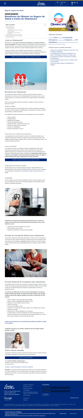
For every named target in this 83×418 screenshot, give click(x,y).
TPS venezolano (58, 44)
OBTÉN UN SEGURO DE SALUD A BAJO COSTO (25, 159)
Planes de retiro (27, 388)
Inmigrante (68, 40)
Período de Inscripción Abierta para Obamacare (14, 34)
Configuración (72, 413)
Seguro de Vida (27, 386)
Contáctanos (26, 395)
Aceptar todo (63, 413)
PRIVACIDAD (26, 398)
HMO (63, 40)
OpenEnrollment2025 (61, 42)
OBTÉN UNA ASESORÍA (26, 357)
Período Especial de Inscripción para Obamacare (14, 35)
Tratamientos (63, 44)
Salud (74, 42)
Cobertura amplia (11, 28)
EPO (58, 40)
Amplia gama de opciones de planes (14, 32)
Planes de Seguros (28, 384)
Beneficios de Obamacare (10, 27)
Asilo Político (51, 37)
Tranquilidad (10, 33)
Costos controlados (11, 31)
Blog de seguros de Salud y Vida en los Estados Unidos (30, 393)
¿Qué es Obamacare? (10, 26)
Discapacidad (67, 37)
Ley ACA (73, 40)
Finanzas (60, 40)
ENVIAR (46, 394)
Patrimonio (66, 42)
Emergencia (53, 40)
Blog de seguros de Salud (14, 10)
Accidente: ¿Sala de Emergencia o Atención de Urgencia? (19, 367)
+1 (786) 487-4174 (62, 3)
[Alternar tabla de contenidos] (44, 25)
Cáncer (55, 37)
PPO (69, 42)
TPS (54, 44)
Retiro (72, 42)
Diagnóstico (61, 37)
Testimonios (26, 390)
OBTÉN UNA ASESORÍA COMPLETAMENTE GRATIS (25, 57)
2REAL (77, 397)
